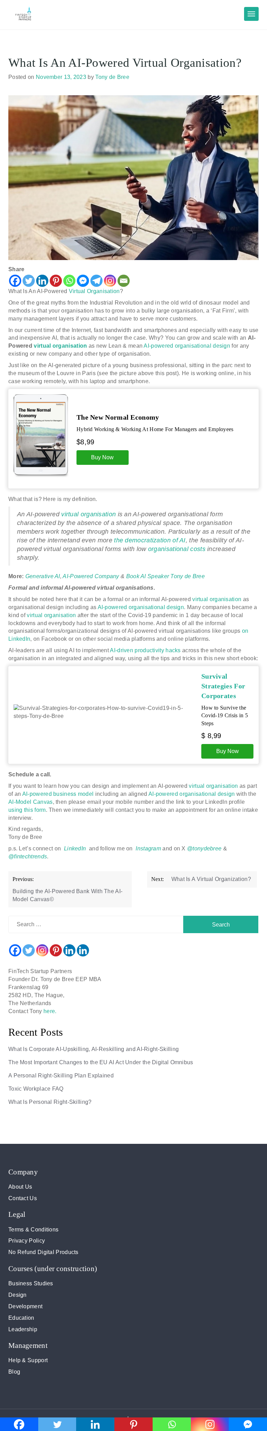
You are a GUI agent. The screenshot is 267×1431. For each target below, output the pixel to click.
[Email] (124, 281)
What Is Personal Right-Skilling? (50, 1102)
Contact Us (22, 1198)
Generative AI (42, 576)
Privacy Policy (26, 1241)
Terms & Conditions (33, 1229)
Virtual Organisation (94, 291)
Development (25, 1306)
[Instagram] (110, 281)
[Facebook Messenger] (83, 281)
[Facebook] (15, 281)
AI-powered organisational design (188, 346)
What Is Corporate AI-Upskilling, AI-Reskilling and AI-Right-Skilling (93, 1049)
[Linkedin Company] (83, 950)
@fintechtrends (27, 856)
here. (50, 1011)
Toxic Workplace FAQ (36, 1089)
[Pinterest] (56, 281)
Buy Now (102, 457)
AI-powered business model (58, 794)
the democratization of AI (150, 540)
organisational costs (176, 548)
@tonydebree (204, 848)
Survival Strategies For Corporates (223, 686)
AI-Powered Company (91, 576)
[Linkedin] (42, 281)
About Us (20, 1187)
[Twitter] (29, 281)
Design (17, 1295)
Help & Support (28, 1360)
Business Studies (30, 1283)
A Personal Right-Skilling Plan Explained (61, 1075)
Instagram (148, 848)
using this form (27, 810)
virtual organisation (60, 346)
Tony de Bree (112, 77)
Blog (14, 1372)
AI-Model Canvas (30, 802)
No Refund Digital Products (43, 1252)
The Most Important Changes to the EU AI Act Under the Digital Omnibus (100, 1062)
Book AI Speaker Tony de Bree (165, 576)
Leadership (22, 1329)
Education (21, 1318)
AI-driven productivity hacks (145, 650)
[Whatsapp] (69, 281)
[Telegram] (96, 281)
